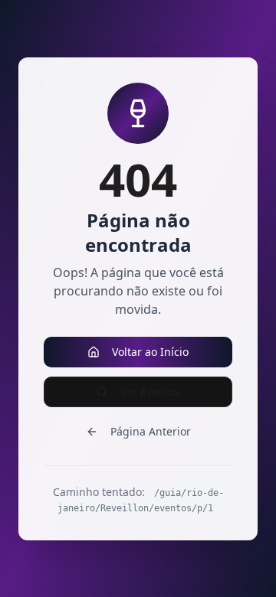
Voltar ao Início (150, 351)
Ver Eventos (150, 391)
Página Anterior (150, 431)
